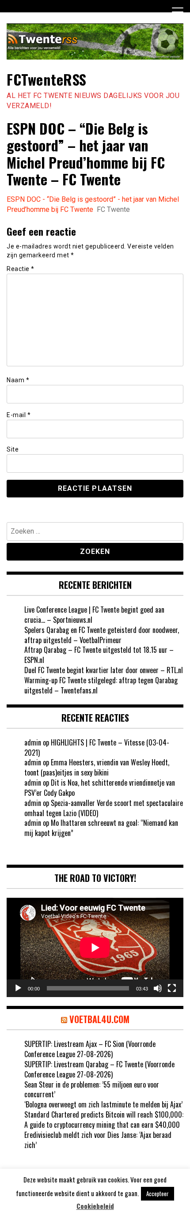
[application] (95, 947)
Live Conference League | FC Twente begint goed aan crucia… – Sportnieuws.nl (94, 614)
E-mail (18, 414)
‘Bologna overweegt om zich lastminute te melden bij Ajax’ (103, 1104)
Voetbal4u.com (99, 1019)
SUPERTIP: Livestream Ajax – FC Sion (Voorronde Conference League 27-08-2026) (90, 1049)
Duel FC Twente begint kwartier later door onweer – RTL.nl (103, 670)
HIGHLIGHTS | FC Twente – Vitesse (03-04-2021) (96, 747)
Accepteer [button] (157, 1193)
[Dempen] (157, 988)
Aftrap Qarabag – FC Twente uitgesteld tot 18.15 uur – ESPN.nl (99, 654)
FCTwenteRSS (47, 79)
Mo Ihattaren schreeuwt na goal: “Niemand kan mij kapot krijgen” (101, 827)
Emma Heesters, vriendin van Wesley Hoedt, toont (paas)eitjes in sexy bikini (96, 767)
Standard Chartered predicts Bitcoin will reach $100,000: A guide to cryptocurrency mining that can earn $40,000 (103, 1119)
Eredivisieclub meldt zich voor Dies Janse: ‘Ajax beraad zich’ (97, 1139)
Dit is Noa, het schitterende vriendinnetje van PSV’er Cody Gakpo (99, 787)
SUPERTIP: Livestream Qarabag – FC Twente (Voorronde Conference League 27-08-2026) (99, 1069)
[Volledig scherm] (171, 988)
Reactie (20, 268)
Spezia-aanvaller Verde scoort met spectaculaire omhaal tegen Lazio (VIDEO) (103, 808)
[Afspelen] (18, 988)
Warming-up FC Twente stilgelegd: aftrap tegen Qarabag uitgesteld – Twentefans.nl (101, 685)
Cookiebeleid (95, 1206)
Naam (18, 380)
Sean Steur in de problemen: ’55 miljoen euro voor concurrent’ (91, 1089)
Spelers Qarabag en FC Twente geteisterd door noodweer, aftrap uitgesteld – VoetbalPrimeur (101, 635)
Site (13, 449)
